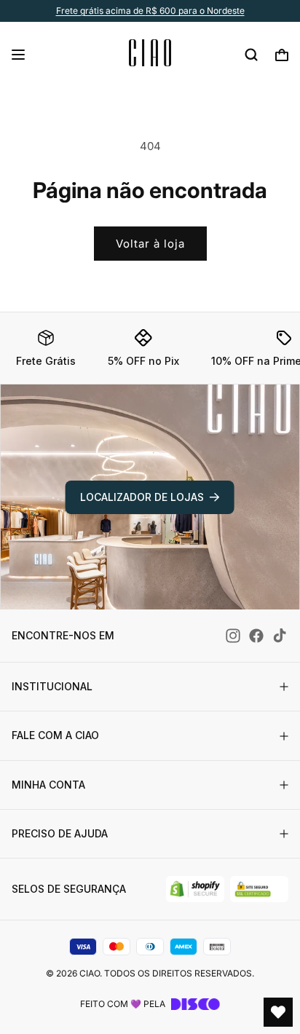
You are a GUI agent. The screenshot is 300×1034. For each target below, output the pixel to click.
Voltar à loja (150, 243)
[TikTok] (279, 635)
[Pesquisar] (251, 54)
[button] (18, 54)
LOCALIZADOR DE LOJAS (142, 497)
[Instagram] (233, 635)
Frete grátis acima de (150, 10)
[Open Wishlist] (278, 1012)
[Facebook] (256, 635)
